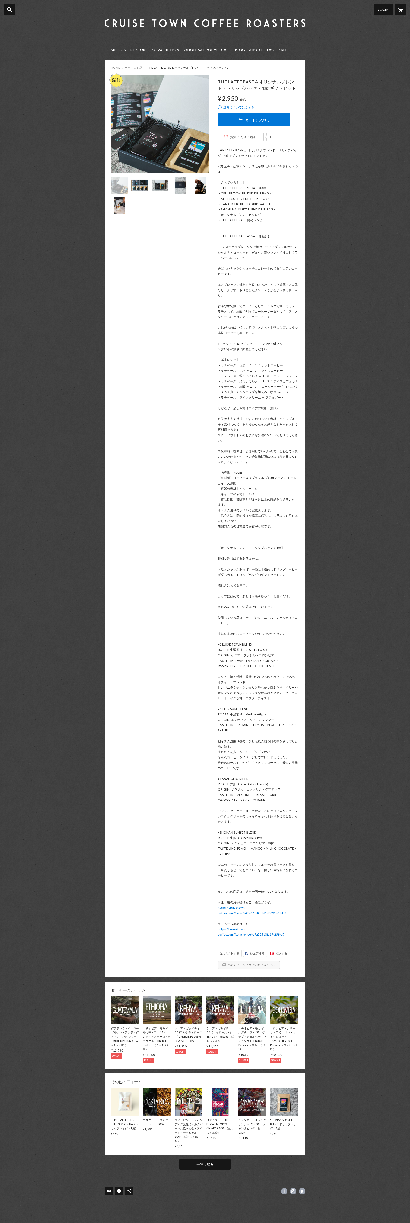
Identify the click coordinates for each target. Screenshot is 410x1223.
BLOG (240, 50)
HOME (110, 50)
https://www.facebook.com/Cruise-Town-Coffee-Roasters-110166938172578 (284, 1191)
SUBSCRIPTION (165, 50)
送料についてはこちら (238, 107)
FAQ (270, 50)
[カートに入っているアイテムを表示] (400, 9)
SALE (283, 50)
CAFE (226, 50)
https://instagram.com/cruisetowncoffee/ (293, 1191)
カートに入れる (257, 120)
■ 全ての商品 (133, 67)
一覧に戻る (205, 1164)
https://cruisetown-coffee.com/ (302, 1191)
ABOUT (256, 50)
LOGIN (383, 9)
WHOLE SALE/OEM (200, 50)
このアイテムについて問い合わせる (251, 965)
